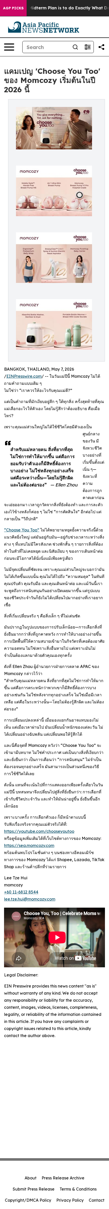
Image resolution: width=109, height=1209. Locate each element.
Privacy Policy (70, 1200)
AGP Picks (13, 8)
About (31, 1177)
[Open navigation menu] (9, 47)
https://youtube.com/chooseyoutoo (39, 831)
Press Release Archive (63, 1177)
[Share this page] (101, 47)
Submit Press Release (34, 1189)
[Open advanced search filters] (87, 47)
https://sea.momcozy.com (29, 845)
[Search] (75, 47)
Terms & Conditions (78, 1189)
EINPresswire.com (24, 376)
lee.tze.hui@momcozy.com (29, 899)
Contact (96, 1200)
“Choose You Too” (21, 529)
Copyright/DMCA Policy (28, 1200)
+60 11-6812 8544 (21, 891)
